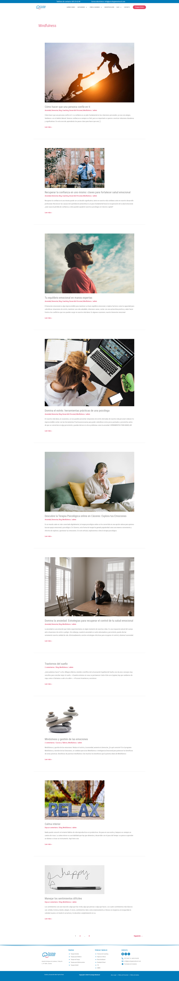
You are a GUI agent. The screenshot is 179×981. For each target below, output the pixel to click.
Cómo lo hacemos (95, 7)
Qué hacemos (81, 7)
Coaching (65, 110)
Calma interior (52, 824)
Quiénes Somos (71, 7)
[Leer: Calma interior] (74, 800)
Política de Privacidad (123, 975)
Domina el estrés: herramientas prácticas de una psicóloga (77, 410)
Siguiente (138, 936)
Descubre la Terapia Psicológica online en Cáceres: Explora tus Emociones (85, 516)
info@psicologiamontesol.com (115, 2)
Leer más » (48, 126)
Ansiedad (48, 110)
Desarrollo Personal (76, 110)
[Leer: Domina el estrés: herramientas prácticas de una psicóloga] (89, 372)
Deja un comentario (51, 827)
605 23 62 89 (76, 2)
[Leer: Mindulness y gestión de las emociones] (62, 720)
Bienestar (55, 110)
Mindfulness (87, 110)
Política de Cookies (134, 975)
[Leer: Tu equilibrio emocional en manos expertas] (89, 263)
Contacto (127, 7)
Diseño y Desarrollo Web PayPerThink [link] (54, 974)
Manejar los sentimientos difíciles (63, 898)
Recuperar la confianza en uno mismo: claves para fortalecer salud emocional (88, 192)
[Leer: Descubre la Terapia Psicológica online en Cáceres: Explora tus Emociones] (89, 482)
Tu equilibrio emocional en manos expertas (68, 297)
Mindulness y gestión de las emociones (66, 739)
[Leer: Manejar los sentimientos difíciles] (74, 879)
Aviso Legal (113, 975)
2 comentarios (49, 667)
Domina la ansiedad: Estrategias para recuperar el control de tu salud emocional (89, 620)
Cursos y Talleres (61, 743)
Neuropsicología (109, 7)
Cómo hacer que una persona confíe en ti (67, 106)
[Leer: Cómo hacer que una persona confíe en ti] (89, 72)
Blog (118, 7)
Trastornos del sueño (56, 663)
